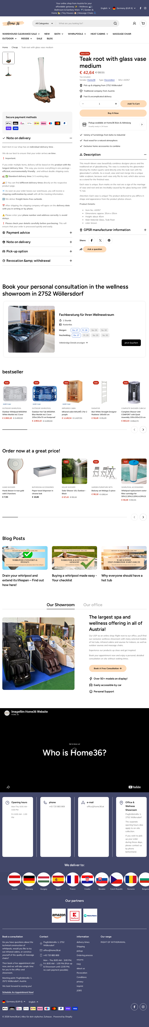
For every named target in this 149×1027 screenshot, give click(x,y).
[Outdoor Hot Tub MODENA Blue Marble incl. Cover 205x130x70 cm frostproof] (44, 392)
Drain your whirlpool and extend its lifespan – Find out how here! (23, 580)
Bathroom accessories (43, 487)
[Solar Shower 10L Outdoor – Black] (74, 471)
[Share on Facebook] (91, 240)
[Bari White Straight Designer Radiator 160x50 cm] (104, 392)
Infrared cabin (69, 408)
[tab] (61, 605)
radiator (96, 408)
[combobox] (75, 23)
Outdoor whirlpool (11, 408)
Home (5, 47)
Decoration (109, 80)
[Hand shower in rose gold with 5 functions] (15, 471)
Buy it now (113, 113)
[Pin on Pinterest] (109, 240)
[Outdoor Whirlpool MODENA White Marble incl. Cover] (15, 392)
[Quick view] (23, 385)
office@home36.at (52, 950)
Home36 (91, 80)
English (104, 8)
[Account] (134, 23)
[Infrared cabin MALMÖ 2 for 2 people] (74, 392)
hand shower (8, 487)
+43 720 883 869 (51, 955)
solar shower (68, 487)
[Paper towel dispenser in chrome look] (44, 471)
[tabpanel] (74, 653)
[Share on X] (100, 240)
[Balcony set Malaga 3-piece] (104, 471)
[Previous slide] (134, 429)
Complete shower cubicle (133, 408)
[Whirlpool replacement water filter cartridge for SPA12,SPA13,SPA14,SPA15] (134, 471)
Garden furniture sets (102, 487)
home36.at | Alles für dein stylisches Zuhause (31, 1016)
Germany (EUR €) (125, 8)
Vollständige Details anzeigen (72, 343)
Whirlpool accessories (132, 487)
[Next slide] (143, 429)
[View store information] (142, 124)
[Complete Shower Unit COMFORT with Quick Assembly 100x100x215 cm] (134, 392)
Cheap (15, 47)
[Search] (115, 23)
